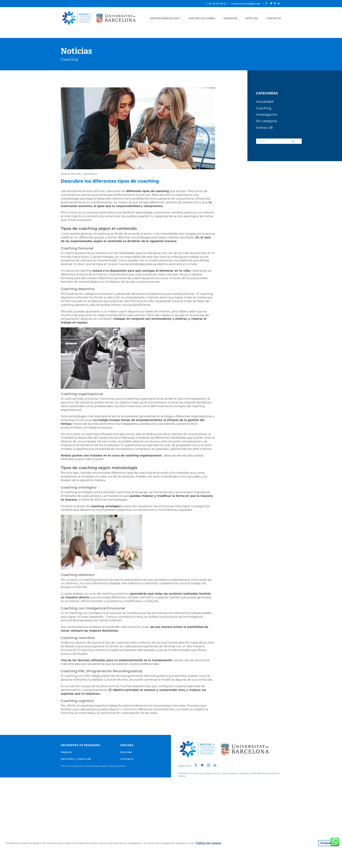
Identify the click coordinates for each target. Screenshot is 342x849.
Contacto (273, 18)
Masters (66, 752)
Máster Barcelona (164, 18)
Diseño (254, 773)
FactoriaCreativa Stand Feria (199, 776)
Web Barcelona (265, 773)
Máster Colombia (202, 18)
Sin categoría (266, 121)
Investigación (266, 115)
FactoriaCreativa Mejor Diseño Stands (229, 776)
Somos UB (264, 128)
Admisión (230, 18)
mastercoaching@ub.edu (246, 3)
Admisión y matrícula (76, 759)
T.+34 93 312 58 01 (216, 3)
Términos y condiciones (72, 766)
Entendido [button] (328, 843)
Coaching (69, 59)
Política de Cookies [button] (208, 843)
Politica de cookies (116, 766)
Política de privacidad (95, 766)
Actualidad (264, 102)
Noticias (251, 18)
